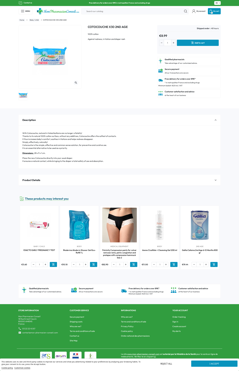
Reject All (166, 363)
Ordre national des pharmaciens (135, 336)
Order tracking (179, 317)
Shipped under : (204, 28)
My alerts (176, 331)
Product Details (31, 180)
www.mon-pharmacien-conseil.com (143, 354)
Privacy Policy (127, 326)
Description (29, 120)
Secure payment (77, 317)
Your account (180, 310)
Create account (179, 326)
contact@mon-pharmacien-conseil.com (40, 332)
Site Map (73, 340)
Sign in (175, 321)
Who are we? (75, 326)
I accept (214, 363)
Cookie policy (127, 331)
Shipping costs (76, 321)
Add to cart (198, 42)
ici (155, 356)
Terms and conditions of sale (82, 331)
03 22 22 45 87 (28, 328)
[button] (199, 11)
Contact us (28, 3)
